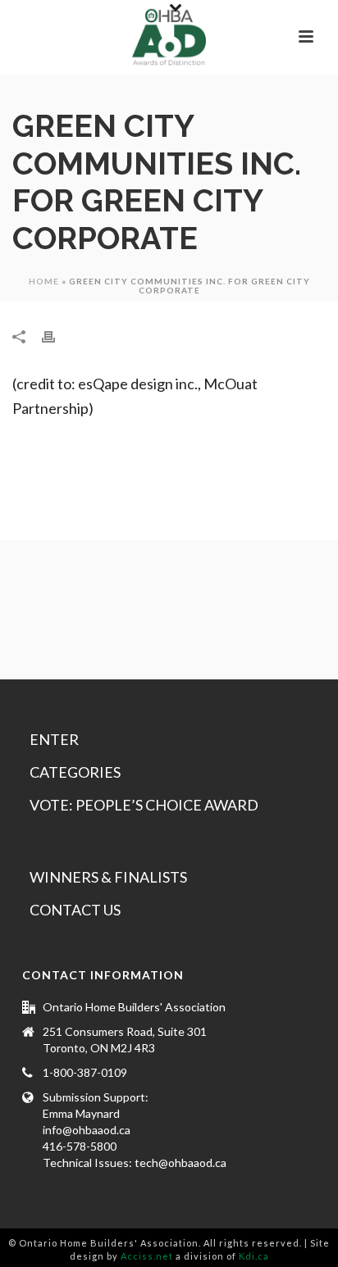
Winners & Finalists (108, 877)
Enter (54, 739)
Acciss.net (147, 1256)
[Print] (56, 335)
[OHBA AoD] (169, 37)
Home (44, 281)
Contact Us (75, 910)
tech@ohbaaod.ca (180, 1162)
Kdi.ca (254, 1256)
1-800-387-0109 (85, 1072)
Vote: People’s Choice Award (144, 805)
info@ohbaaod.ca (86, 1130)
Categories (75, 772)
